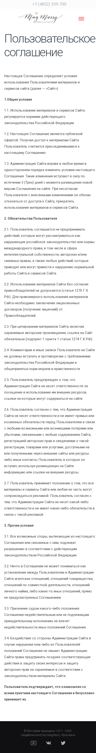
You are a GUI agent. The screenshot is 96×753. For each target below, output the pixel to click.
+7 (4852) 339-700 (49, 4)
